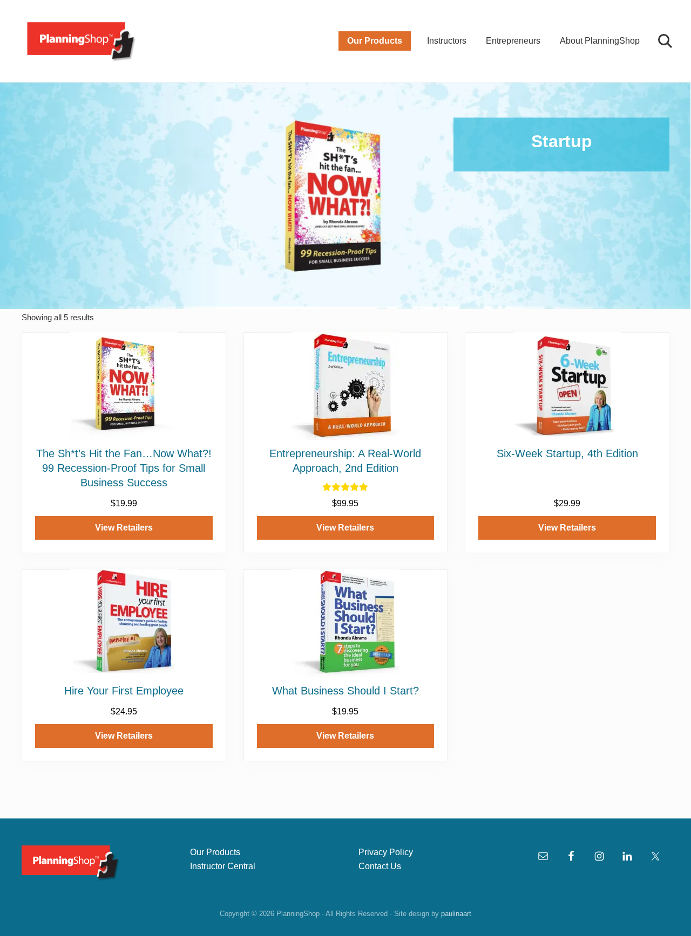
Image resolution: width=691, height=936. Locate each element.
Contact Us (379, 866)
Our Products (215, 852)
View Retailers (124, 527)
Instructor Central (222, 866)
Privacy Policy (385, 852)
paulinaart (456, 914)
